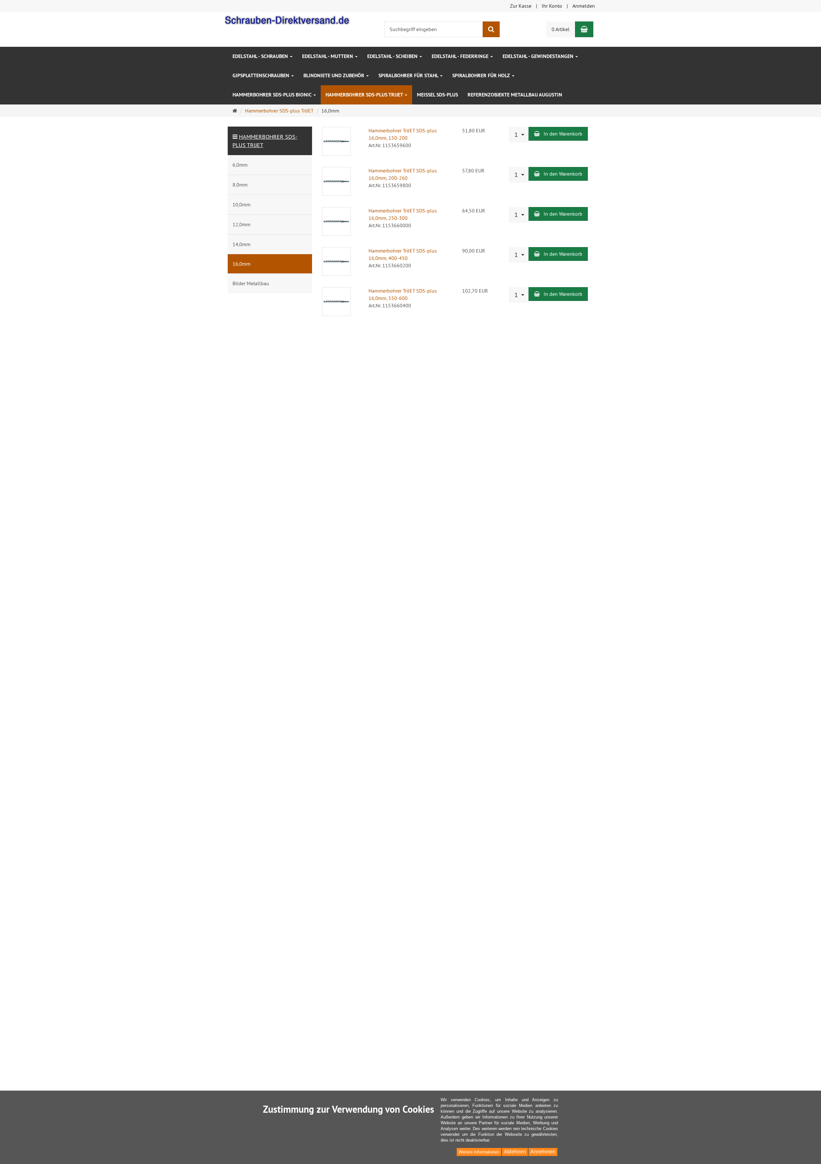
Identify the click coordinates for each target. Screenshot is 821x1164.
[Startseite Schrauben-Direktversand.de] (287, 19)
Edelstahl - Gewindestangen (539, 56)
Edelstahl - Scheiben (393, 56)
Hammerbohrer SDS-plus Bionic (273, 94)
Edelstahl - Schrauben (261, 56)
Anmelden (583, 6)
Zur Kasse (520, 6)
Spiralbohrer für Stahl (408, 75)
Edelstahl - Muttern (328, 56)
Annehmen (542, 1151)
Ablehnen (515, 1151)
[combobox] (519, 135)
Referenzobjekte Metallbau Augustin (515, 94)
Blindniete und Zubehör (334, 75)
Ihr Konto (552, 6)
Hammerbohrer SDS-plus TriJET (365, 94)
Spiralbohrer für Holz (481, 75)
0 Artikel (561, 29)
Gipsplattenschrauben (262, 75)
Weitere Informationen (479, 1152)
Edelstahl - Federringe (461, 56)
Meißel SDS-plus (437, 94)
